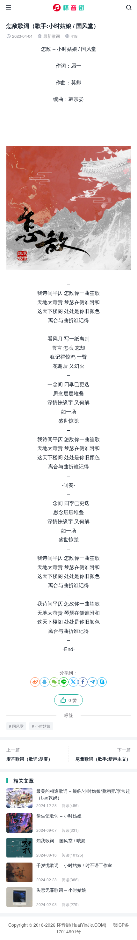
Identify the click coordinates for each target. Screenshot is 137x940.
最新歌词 (51, 36)
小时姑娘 (42, 726)
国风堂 (18, 726)
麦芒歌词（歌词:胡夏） (29, 754)
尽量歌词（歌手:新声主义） (103, 754)
